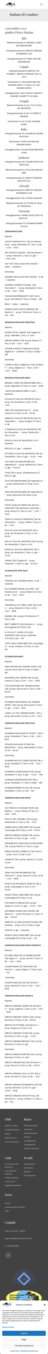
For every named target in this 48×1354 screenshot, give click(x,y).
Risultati (27, 1172)
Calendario (28, 1168)
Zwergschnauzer (31, 1133)
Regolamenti (29, 1164)
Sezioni (7, 1134)
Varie (7, 1211)
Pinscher (27, 1137)
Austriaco (35, 1148)
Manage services (8, 1327)
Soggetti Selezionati (13, 1185)
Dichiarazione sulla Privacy (29, 1351)
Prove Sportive (30, 1175)
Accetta (24, 1333)
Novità (7, 1203)
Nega (24, 1339)
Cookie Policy (14, 1351)
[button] (45, 1305)
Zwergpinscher (30, 1141)
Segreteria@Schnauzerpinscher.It (18, 1238)
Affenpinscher (29, 1145)
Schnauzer (28, 1129)
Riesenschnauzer (31, 1125)
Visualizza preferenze (24, 1345)
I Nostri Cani (10, 1181)
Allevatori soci (10, 1138)
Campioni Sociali (11, 1178)
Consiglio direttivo (12, 1130)
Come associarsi (12, 1142)
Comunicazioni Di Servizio (15, 1207)
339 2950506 (13, 1246)
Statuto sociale (11, 1126)
